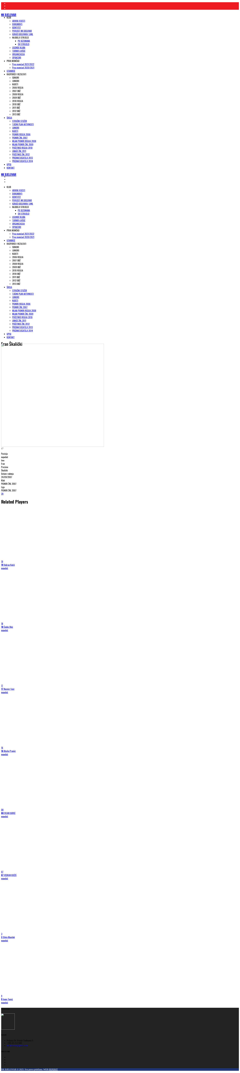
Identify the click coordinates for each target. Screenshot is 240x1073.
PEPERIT (53, 1069)
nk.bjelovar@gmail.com (17, 1045)
